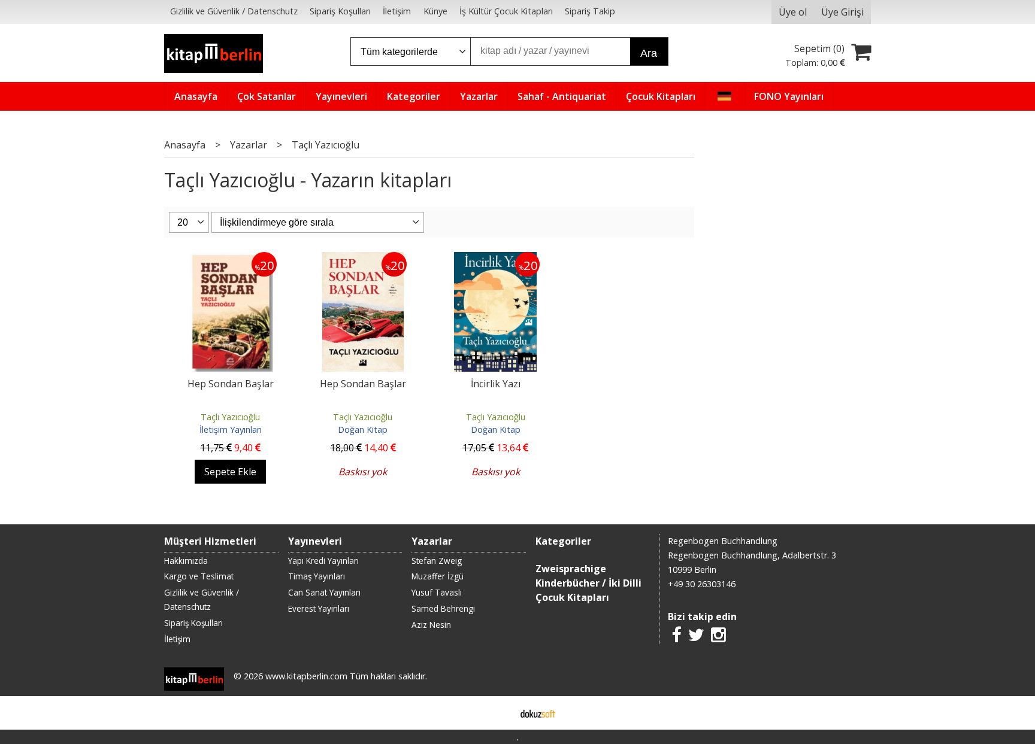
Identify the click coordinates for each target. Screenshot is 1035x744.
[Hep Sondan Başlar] (230, 259)
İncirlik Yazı (495, 383)
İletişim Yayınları (230, 429)
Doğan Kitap (363, 429)
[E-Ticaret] (538, 712)
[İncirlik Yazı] (495, 259)
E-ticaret (499, 712)
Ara (648, 53)
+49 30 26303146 (702, 584)
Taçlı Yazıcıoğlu (230, 417)
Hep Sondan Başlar (230, 383)
